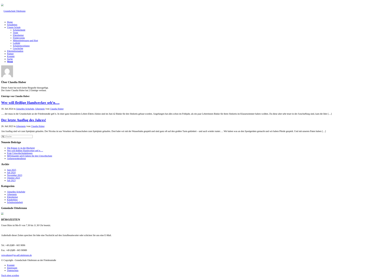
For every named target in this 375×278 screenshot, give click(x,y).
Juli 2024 (11, 172)
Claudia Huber (57, 109)
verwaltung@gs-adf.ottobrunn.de (39, 2)
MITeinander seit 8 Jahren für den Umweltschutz (29, 156)
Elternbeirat (12, 197)
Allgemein (40, 109)
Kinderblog (12, 199)
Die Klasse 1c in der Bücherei (21, 148)
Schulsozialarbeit (15, 202)
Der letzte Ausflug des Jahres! (23, 120)
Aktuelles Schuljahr (25, 109)
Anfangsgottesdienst (16, 158)
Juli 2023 (11, 180)
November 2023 (14, 175)
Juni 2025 (11, 170)
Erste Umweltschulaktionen (20, 153)
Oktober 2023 (13, 178)
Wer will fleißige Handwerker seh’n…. (30, 102)
